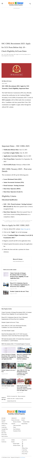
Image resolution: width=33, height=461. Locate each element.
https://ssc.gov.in (25, 229)
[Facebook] (3, 300)
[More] (21, 58)
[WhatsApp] (10, 300)
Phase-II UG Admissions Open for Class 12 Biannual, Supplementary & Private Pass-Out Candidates (19, 284)
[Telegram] (13, 300)
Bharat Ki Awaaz (7, 81)
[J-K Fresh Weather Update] (9, 381)
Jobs (2, 54)
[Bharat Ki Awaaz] (16, 3)
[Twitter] (6, 300)
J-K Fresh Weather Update (8, 385)
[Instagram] (22, 443)
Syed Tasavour (22, 457)
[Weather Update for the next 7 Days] (6, 293)
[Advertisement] (16, 25)
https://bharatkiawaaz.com (18, 261)
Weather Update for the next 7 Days (19, 291)
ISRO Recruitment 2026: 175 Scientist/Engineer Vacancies (16, 344)
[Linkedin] (22, 445)
